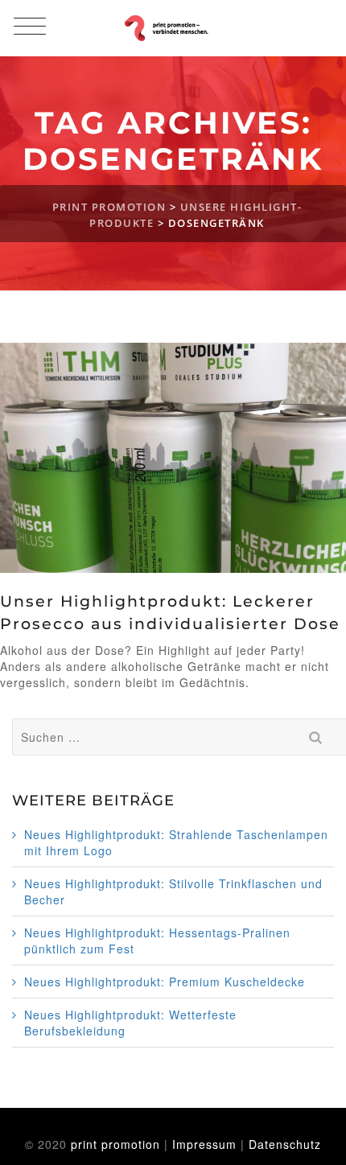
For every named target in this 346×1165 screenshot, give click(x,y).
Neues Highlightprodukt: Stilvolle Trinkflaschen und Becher (173, 891)
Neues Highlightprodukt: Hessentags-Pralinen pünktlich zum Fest (157, 940)
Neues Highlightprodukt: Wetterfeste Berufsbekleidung (130, 1023)
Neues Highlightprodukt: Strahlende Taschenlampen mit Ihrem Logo (176, 842)
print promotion (115, 1144)
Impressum (204, 1144)
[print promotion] (172, 28)
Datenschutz (285, 1144)
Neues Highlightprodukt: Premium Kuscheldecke (164, 982)
